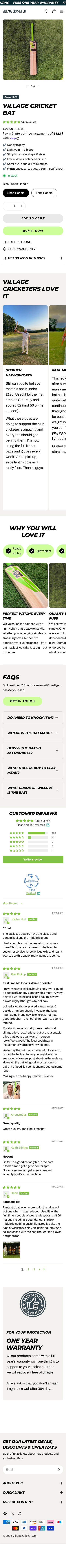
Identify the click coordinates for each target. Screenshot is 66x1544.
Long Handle (44, 192)
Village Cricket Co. (24, 1535)
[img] (11, 913)
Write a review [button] (33, 859)
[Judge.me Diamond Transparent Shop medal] (31, 881)
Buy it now (33, 230)
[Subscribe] (59, 1469)
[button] (12, 122)
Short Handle (16, 192)
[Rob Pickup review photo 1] (11, 1090)
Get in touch (22, 701)
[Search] (46, 11)
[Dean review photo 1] (11, 1250)
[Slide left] (28, 86)
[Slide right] (38, 86)
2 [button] (28, 1269)
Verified (31, 893)
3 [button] (34, 1269)
